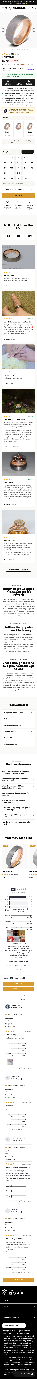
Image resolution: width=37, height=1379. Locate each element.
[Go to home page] (4, 1292)
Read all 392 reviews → (18, 569)
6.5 (25, 158)
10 (5, 168)
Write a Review (23, 989)
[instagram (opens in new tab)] (14, 1293)
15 (5, 178)
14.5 (32, 173)
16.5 (25, 178)
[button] (12, 49)
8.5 (18, 163)
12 (32, 168)
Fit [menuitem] (10, 965)
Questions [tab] (20, 978)
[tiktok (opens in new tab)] (18, 1293)
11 (18, 168)
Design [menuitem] (25, 965)
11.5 (25, 168)
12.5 (5, 173)
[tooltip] (25, 943)
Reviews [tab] (8, 978)
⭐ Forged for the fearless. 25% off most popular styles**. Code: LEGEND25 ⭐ (18, 2)
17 (32, 178)
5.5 (12, 158)
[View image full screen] (18, 30)
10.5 (11, 168)
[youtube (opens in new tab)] (22, 1293)
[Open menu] (3, 8)
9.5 (32, 163)
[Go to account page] (29, 8)
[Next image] (34, 30)
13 (11, 173)
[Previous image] (3, 30)
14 (25, 173)
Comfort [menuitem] (18, 969)
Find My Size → (27, 152)
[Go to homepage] (18, 8)
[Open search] (6, 8)
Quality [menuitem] (17, 965)
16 (18, 178)
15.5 (11, 178)
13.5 (18, 173)
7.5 (5, 163)
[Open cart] (33, 8)
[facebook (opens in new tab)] (10, 1293)
